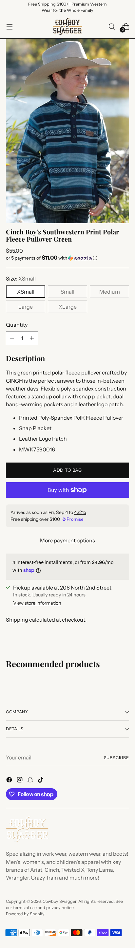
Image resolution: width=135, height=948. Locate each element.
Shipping (17, 619)
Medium (109, 291)
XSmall (25, 291)
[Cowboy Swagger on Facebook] (10, 780)
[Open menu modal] (9, 26)
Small (67, 291)
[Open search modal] (111, 26)
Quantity (17, 324)
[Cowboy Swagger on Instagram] (20, 780)
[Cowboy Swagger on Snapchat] (31, 780)
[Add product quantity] (32, 338)
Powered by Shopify (25, 913)
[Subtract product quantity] (12, 338)
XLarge (68, 306)
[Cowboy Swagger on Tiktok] (41, 780)
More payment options (67, 540)
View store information (37, 603)
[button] (67, 258)
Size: (21, 278)
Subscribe (116, 757)
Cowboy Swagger (59, 901)
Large (25, 306)
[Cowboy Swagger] (67, 27)
